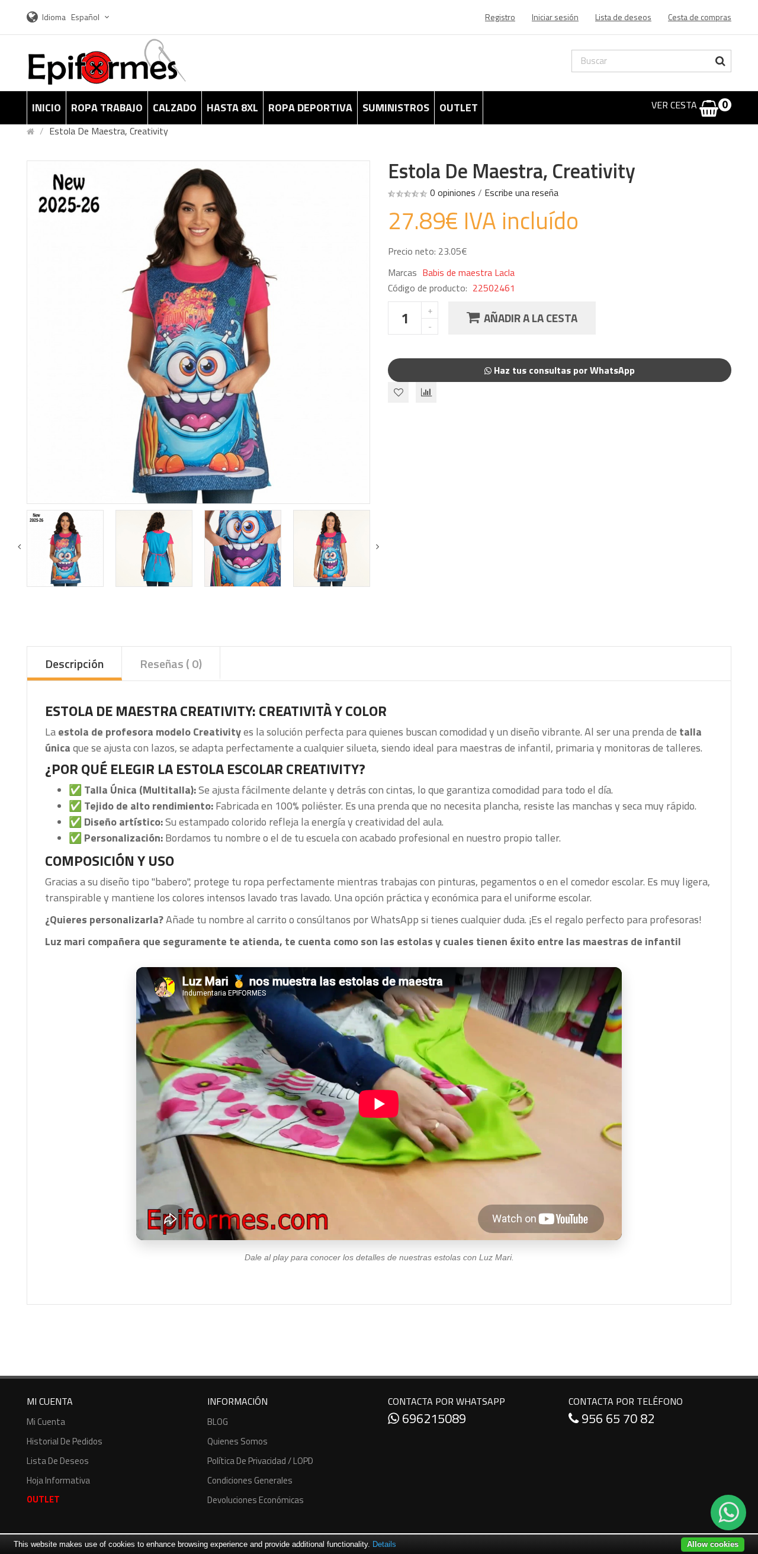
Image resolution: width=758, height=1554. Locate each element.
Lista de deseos (58, 1461)
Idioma (54, 17)
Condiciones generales (250, 1480)
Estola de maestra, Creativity (108, 131)
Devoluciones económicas (255, 1500)
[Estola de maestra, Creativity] (65, 548)
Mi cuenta (46, 1421)
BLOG (217, 1421)
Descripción (74, 663)
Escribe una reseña (521, 192)
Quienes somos (237, 1441)
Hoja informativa (58, 1480)
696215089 (432, 1418)
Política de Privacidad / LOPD (260, 1461)
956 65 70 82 (616, 1418)
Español (86, 17)
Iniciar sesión (555, 17)
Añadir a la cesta (530, 317)
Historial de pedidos (64, 1441)
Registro (500, 17)
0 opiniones (453, 192)
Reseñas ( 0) (171, 663)
